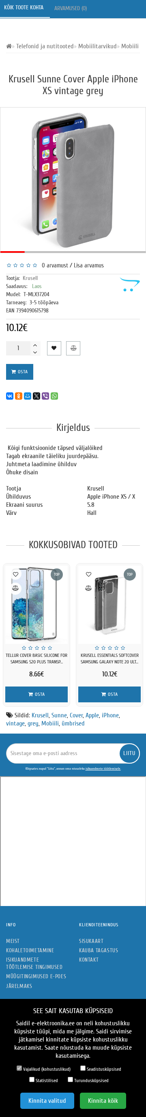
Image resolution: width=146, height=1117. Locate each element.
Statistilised (46, 1080)
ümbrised (73, 723)
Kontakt (89, 960)
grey (33, 723)
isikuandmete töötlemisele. (103, 768)
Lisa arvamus (89, 265)
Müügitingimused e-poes (36, 976)
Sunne (59, 715)
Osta (22, 371)
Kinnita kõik (103, 1100)
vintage (15, 723)
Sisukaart (91, 941)
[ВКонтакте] (9, 396)
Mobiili (50, 723)
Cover (76, 715)
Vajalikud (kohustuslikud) (46, 1069)
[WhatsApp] (54, 396)
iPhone (110, 715)
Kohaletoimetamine (30, 950)
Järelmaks (19, 986)
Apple (92, 715)
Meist (13, 941)
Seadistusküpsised (103, 1069)
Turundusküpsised (91, 1080)
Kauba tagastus (98, 950)
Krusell (30, 278)
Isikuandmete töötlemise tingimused (34, 963)
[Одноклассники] (18, 396)
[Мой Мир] (27, 396)
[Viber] (45, 396)
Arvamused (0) (71, 8)
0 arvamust (53, 265)
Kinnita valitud (47, 1100)
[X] (36, 396)
